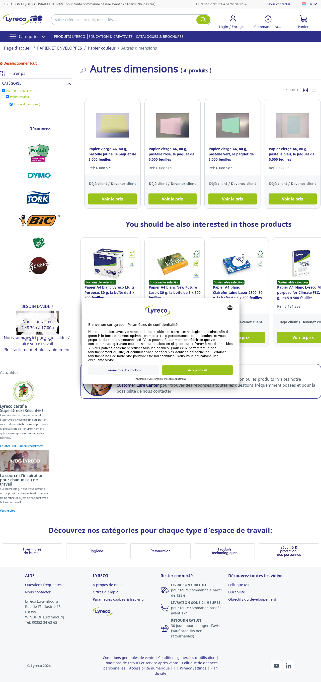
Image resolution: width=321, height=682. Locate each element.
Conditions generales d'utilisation (186, 657)
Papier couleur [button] (19, 97)
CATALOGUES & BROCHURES (160, 36)
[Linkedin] (288, 665)
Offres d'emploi (106, 592)
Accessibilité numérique (149, 668)
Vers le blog (8, 510)
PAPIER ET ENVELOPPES (59, 48)
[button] (233, 23)
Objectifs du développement (252, 599)
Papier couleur (102, 48)
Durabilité (236, 592)
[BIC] (39, 220)
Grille (306, 90)
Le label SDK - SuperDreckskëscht (21, 446)
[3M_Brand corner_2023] (39, 153)
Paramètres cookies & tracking (118, 599)
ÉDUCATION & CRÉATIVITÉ (111, 36)
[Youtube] (277, 665)
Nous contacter (278, 4)
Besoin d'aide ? (37, 306)
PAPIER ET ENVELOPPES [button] (21, 91)
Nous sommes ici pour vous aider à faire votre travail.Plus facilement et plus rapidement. (37, 343)
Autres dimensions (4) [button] (28, 104)
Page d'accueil (17, 48)
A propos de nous (107, 584)
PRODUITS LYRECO (69, 36)
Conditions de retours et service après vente (141, 662)
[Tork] (39, 198)
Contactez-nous (37, 339)
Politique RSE (239, 584)
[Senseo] (39, 265)
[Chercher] (203, 19)
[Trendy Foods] (39, 243)
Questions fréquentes (43, 584)
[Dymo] (39, 175)
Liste (314, 90)
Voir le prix (112, 199)
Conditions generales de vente (128, 657)
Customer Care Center (138, 385)
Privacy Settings (193, 668)
